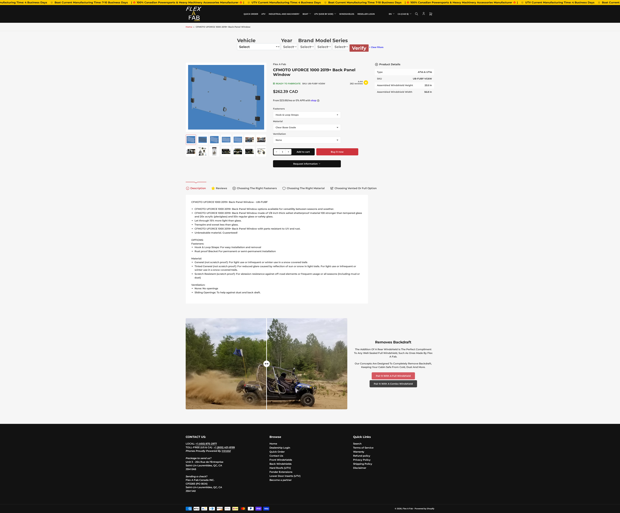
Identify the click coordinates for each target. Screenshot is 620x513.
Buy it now (337, 151)
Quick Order (251, 14)
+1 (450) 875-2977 (206, 443)
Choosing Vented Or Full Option (356, 188)
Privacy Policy (362, 459)
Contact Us (276, 455)
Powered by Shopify (424, 508)
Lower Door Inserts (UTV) (284, 475)
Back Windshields (280, 463)
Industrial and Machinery (284, 14)
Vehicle (246, 40)
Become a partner (280, 480)
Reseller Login (366, 14)
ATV (263, 14)
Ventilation (279, 133)
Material (278, 121)
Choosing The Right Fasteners (257, 188)
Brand (306, 40)
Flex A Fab (279, 64)
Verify (359, 48)
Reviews (221, 188)
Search (357, 443)
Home (189, 27)
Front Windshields (280, 459)
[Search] (416, 13)
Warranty (358, 451)
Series (340, 40)
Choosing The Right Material (306, 188)
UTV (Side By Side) (323, 14)
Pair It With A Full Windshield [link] (393, 375)
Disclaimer (359, 467)
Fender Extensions (280, 471)
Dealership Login (279, 447)
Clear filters (376, 47)
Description (198, 188)
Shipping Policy (362, 463)
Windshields (346, 14)
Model (323, 40)
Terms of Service (363, 447)
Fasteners (279, 108)
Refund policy (361, 455)
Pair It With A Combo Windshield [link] (393, 383)
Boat (305, 14)
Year (286, 40)
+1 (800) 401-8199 (224, 447)
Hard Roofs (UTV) (280, 467)
